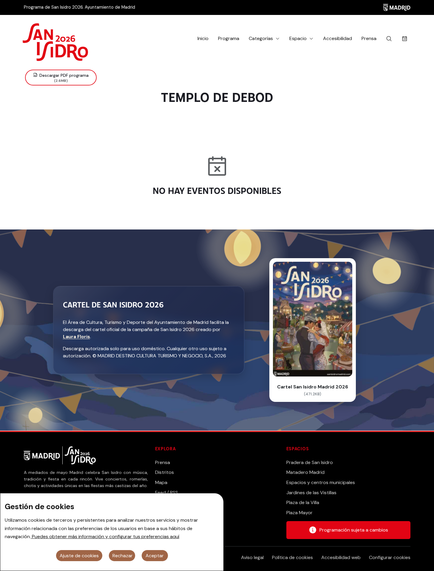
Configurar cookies (389, 557)
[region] (112, 532)
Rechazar (122, 555)
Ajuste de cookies (79, 555)
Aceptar (155, 555)
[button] (264, 38)
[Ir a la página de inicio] (55, 38)
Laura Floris (76, 336)
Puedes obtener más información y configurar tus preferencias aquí (105, 536)
